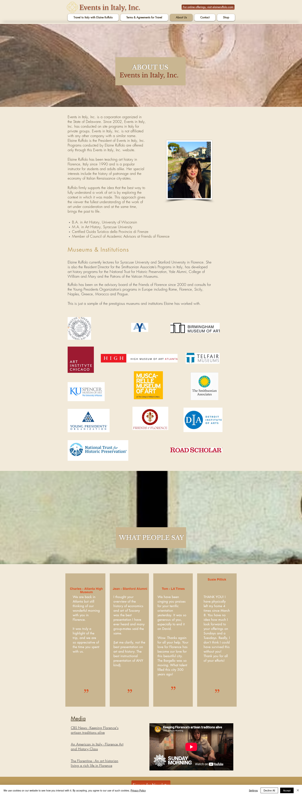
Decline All (269, 790)
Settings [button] (253, 790)
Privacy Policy (138, 790)
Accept (287, 790)
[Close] (298, 790)
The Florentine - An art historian (94, 761)
